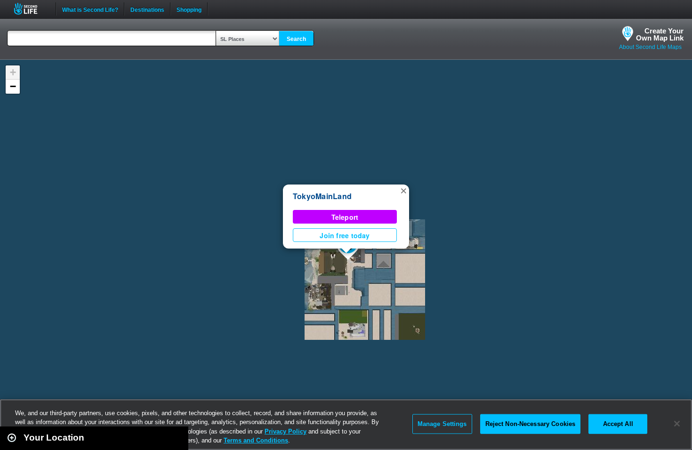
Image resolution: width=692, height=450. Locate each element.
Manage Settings (442, 423)
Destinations (147, 9)
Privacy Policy (285, 431)
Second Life (30, 8)
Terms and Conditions (256, 440)
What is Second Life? (90, 9)
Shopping (189, 9)
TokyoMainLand (322, 196)
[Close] (677, 423)
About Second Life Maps (650, 47)
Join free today (345, 235)
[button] (403, 190)
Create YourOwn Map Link (660, 34)
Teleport (345, 217)
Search (296, 39)
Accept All (618, 423)
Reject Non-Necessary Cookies (530, 423)
